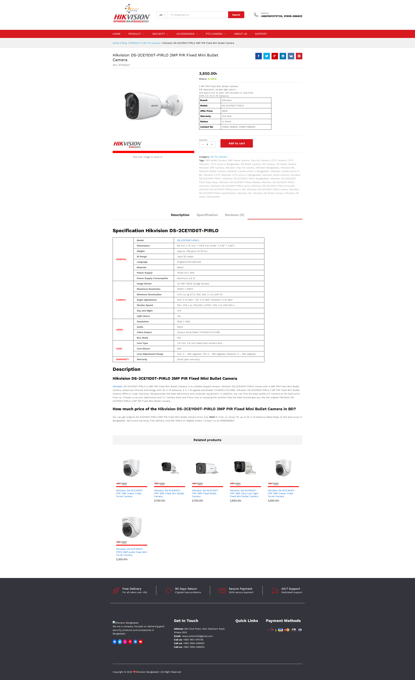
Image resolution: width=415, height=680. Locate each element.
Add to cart (237, 143)
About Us (240, 34)
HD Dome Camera (286, 164)
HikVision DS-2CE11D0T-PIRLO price (230, 186)
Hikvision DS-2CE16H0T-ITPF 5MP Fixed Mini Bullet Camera (169, 493)
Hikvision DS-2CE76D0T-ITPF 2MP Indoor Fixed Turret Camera (129, 493)
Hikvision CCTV (212, 175)
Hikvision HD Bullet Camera (268, 193)
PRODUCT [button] (134, 34)
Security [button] (158, 34)
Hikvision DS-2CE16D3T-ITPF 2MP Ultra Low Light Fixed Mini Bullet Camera (244, 493)
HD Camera (268, 164)
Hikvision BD (287, 167)
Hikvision (118, 386)
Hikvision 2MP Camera (211, 167)
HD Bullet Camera (251, 164)
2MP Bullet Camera (216, 160)
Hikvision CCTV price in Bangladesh (241, 175)
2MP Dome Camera (238, 160)
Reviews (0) (234, 214)
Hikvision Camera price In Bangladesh (248, 171)
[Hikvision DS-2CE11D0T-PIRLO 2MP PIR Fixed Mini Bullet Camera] (258, 56)
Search (236, 14)
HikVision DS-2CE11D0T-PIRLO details (239, 182)
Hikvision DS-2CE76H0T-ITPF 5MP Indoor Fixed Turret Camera (281, 493)
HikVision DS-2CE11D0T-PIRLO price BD (273, 186)
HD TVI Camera (218, 156)
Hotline (265, 13)
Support (261, 34)
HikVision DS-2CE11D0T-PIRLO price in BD (222, 189)
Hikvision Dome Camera (275, 175)
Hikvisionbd (213, 196)
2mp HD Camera (260, 160)
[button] (166, 485)
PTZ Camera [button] (214, 34)
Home (116, 34)
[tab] (180, 216)
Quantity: (203, 140)
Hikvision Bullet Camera (212, 171)
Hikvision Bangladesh (267, 167)
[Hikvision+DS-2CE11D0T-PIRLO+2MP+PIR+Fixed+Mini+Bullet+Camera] (266, 56)
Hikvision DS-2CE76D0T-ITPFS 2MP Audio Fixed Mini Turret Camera (131, 552)
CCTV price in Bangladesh (224, 164)
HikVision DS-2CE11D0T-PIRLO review (267, 189)
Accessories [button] (185, 34)
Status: (203, 79)
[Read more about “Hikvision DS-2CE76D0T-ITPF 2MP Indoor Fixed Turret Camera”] (128, 485)
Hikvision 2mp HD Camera (239, 167)
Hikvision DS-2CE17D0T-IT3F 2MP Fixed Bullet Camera (205, 493)
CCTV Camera (278, 160)
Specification (207, 214)
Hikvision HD (244, 193)
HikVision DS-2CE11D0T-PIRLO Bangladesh (245, 178)
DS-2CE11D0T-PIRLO (188, 240)
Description (180, 214)
